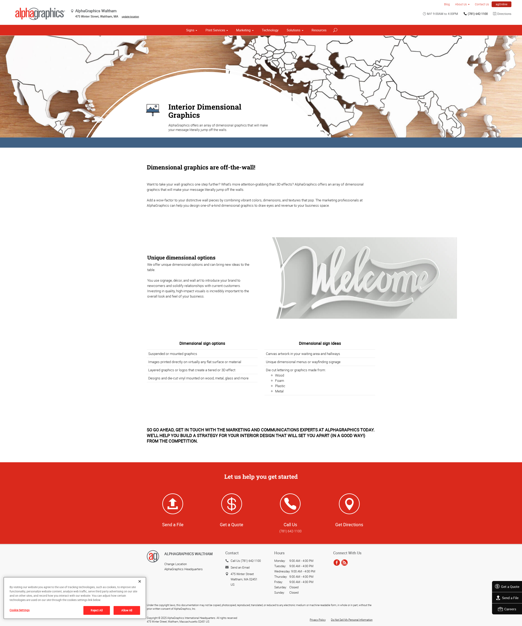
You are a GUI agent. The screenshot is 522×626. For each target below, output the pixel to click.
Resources (319, 30)
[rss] (344, 562)
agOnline (502, 4)
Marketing (243, 30)
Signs (190, 30)
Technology (270, 30)
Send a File (510, 597)
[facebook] (336, 562)
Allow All (126, 610)
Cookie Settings (20, 610)
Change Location (175, 564)
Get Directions (349, 524)
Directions (504, 14)
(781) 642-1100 (478, 14)
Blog (447, 4)
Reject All (96, 610)
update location (130, 16)
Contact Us (482, 4)
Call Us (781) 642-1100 (246, 561)
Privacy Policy (318, 620)
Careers (510, 609)
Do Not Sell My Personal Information (352, 620)
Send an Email (240, 567)
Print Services (215, 30)
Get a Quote (510, 586)
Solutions (293, 30)
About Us (461, 4)
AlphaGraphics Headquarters (183, 569)
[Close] (139, 581)
